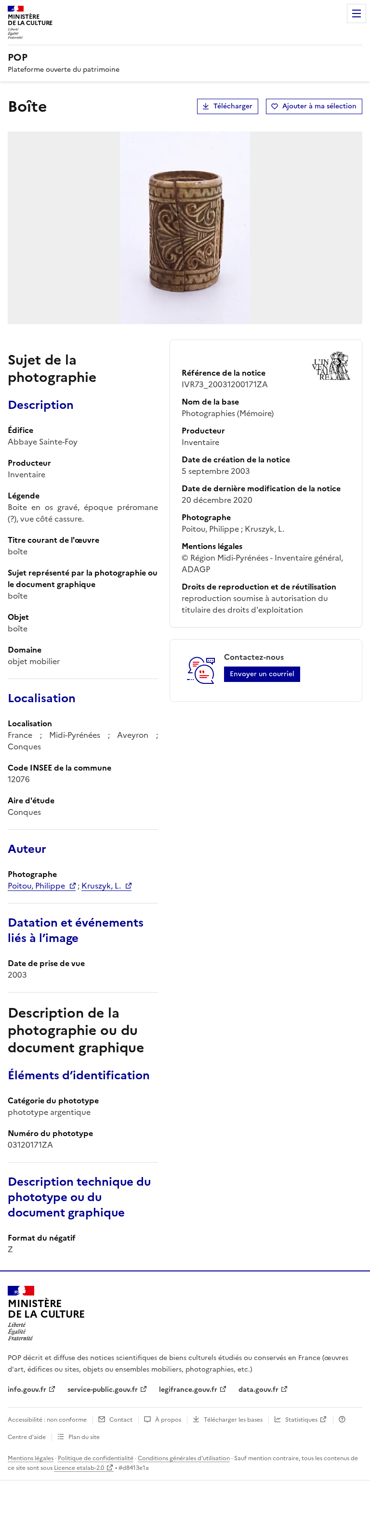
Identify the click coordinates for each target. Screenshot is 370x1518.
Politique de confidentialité (95, 1458)
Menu (356, 13)
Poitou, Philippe (36, 885)
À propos (168, 1419)
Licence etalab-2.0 (79, 1468)
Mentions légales (30, 1458)
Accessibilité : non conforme (47, 1419)
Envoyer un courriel (262, 674)
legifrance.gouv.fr (188, 1390)
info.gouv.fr (27, 1390)
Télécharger (232, 106)
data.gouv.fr (258, 1390)
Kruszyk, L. (101, 885)
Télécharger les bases (233, 1419)
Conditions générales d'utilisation (184, 1458)
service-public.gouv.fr (102, 1390)
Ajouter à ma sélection (319, 106)
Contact (120, 1419)
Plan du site (84, 1437)
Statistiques (301, 1419)
